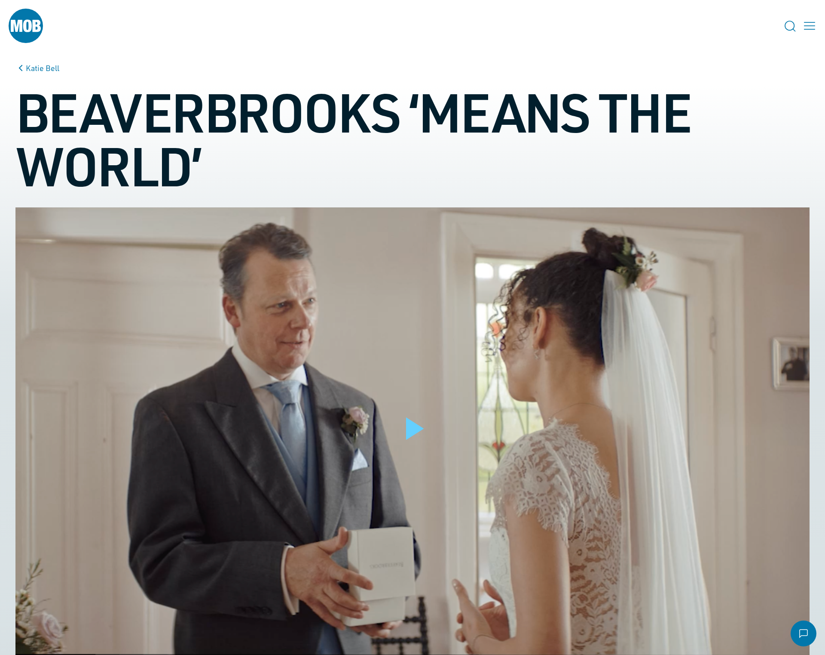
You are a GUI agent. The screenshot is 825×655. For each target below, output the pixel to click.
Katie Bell (42, 68)
